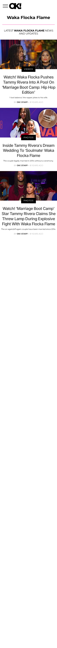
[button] (6, 6)
